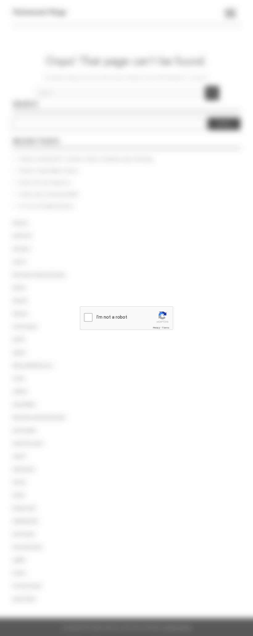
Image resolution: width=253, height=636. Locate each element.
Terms (165, 327)
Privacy (156, 327)
